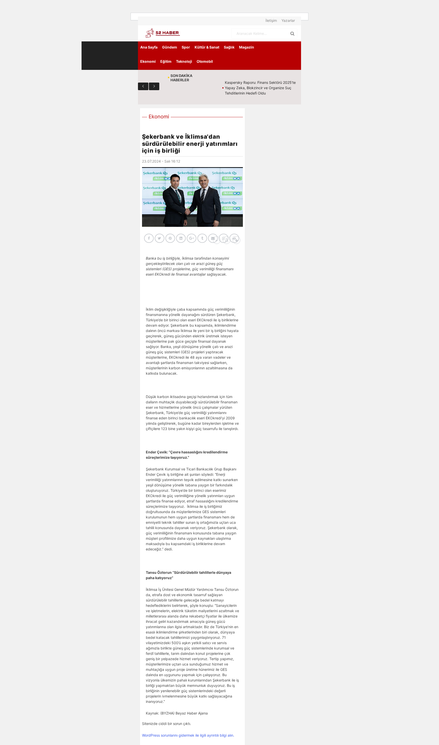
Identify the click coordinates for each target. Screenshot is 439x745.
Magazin (246, 47)
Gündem (169, 47)
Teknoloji (184, 61)
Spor (186, 47)
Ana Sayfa (149, 47)
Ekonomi (148, 61)
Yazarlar (288, 20)
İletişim (271, 20)
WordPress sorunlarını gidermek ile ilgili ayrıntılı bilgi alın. (188, 735)
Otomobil (205, 61)
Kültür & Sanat (207, 47)
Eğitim (165, 61)
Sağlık (229, 47)
